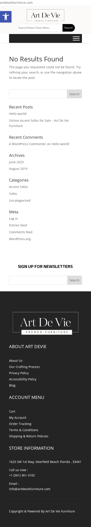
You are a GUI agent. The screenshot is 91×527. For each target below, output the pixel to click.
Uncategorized (19, 200)
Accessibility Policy (22, 379)
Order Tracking (20, 424)
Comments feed (20, 232)
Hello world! (18, 114)
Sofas (13, 193)
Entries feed (18, 225)
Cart (12, 411)
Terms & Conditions (23, 430)
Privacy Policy (19, 373)
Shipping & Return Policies (28, 436)
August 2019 (18, 169)
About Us (16, 360)
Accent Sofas (18, 187)
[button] (5, 17)
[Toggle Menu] (76, 38)
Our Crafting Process (24, 367)
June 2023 (16, 162)
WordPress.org (20, 239)
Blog (12, 385)
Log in (13, 218)
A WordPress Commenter (27, 144)
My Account (17, 417)
